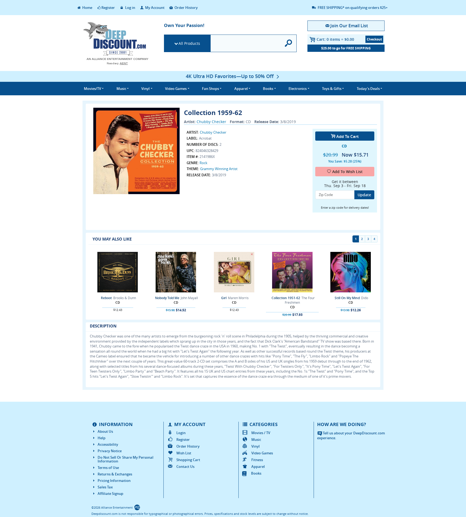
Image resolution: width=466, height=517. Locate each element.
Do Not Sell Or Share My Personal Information (125, 459)
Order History (186, 7)
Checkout (374, 39)
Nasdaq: (117, 63)
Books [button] (268, 88)
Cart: (335, 39)
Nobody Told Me (167, 298)
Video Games (262, 453)
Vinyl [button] (145, 88)
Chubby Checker (211, 121)
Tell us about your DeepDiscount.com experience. (351, 436)
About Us (105, 431)
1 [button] (356, 239)
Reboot (106, 298)
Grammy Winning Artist (219, 168)
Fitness (257, 459)
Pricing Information (114, 480)
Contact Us (185, 466)
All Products (189, 43)
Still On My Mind (347, 298)
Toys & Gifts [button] (331, 88)
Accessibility (108, 444)
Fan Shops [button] (210, 88)
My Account (154, 7)
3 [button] (368, 239)
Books (256, 473)
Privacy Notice (110, 451)
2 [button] (362, 239)
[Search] (289, 43)
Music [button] (121, 88)
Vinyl (255, 446)
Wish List (183, 453)
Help (101, 438)
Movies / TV (260, 432)
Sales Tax (105, 487)
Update (364, 194)
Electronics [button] (298, 88)
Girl (224, 298)
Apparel (258, 466)
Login (181, 432)
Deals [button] (368, 88)
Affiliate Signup (110, 493)
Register (108, 7)
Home (86, 7)
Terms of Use (108, 467)
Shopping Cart (188, 459)
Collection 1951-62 (286, 298)
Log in (129, 7)
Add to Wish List (347, 171)
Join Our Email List (349, 26)
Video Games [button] (176, 88)
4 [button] (374, 239)
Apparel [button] (241, 88)
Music (256, 439)
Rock (203, 162)
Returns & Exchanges (115, 474)
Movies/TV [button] (92, 88)
